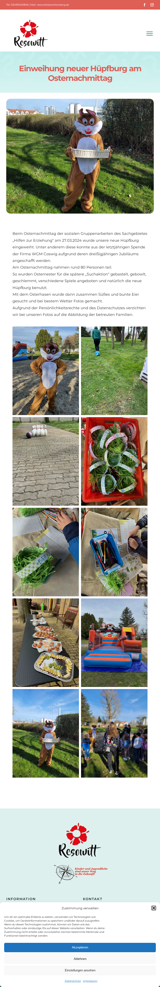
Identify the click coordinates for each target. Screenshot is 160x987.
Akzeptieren (80, 947)
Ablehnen (80, 959)
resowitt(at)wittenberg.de (53, 4)
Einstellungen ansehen (80, 970)
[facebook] (144, 4)
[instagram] (152, 4)
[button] (154, 908)
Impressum (90, 980)
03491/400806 (19, 4)
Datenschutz (73, 980)
